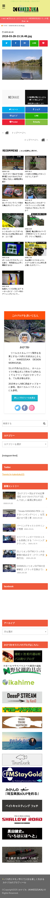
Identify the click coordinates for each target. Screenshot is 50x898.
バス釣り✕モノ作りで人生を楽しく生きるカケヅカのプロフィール (23, 881)
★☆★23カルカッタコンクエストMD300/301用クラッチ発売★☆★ (25, 19)
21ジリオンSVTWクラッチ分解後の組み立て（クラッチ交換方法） (31, 554)
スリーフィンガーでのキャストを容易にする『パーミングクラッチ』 (30, 540)
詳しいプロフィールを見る (24, 398)
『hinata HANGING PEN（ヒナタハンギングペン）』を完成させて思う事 (31, 514)
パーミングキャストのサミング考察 (30, 527)
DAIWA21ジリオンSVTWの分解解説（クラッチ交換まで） (31, 569)
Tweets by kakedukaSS (13, 474)
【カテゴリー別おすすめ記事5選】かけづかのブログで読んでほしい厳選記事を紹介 (23, 498)
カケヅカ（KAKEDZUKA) (30, 889)
